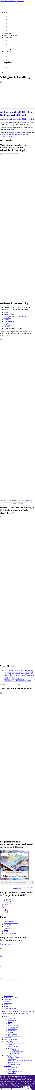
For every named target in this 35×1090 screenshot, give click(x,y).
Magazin (13, 133)
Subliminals (11, 65)
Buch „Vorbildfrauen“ (10, 35)
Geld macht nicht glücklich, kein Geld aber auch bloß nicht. (16, 113)
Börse (9, 19)
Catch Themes (25, 1013)
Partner (6, 930)
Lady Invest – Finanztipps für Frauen (11, 4)
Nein (28, 1087)
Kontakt (6, 931)
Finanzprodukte (12, 63)
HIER (11, 335)
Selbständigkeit (12, 30)
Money (23, 134)
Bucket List (15, 49)
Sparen (10, 18)
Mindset (10, 28)
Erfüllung (3, 134)
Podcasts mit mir (13, 42)
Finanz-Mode (12, 69)
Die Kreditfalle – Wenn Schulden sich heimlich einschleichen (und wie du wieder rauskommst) (18, 671)
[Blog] (5, 944)
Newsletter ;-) (12, 55)
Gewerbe (7, 326)
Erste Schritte (12, 16)
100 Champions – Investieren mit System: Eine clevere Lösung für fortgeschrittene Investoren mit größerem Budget (19, 675)
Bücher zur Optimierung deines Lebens (20, 56)
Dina (32, 119)
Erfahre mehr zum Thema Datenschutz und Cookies (15, 1089)
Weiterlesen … (11, 129)
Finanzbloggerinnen (14, 60)
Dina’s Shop (7, 62)
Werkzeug (10, 136)
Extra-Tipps (7, 51)
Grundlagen (11, 14)
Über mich (11, 41)
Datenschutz (7, 924)
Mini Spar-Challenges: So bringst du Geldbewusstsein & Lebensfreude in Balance (18, 680)
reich (27, 134)
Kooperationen (8, 921)
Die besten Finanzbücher (15, 53)
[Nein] (31, 1089)
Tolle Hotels (15, 46)
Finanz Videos (12, 25)
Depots (6, 323)
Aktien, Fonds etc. (9, 314)
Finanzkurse (7, 34)
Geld (8, 134)
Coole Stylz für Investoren (16, 67)
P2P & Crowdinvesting (15, 32)
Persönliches (8, 37)
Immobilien (11, 26)
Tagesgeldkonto (9, 321)
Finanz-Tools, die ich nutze (16, 39)
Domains (6, 319)
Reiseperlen (11, 44)
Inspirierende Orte (17, 48)
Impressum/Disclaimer (11, 923)
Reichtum (3, 136)
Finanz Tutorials (13, 23)
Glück (12, 134)
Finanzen (7, 12)
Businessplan (8, 325)
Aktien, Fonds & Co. (14, 21)
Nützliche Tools (13, 58)
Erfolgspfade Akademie (28, 500)
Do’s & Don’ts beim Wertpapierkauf (15, 316)
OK (24, 1087)
